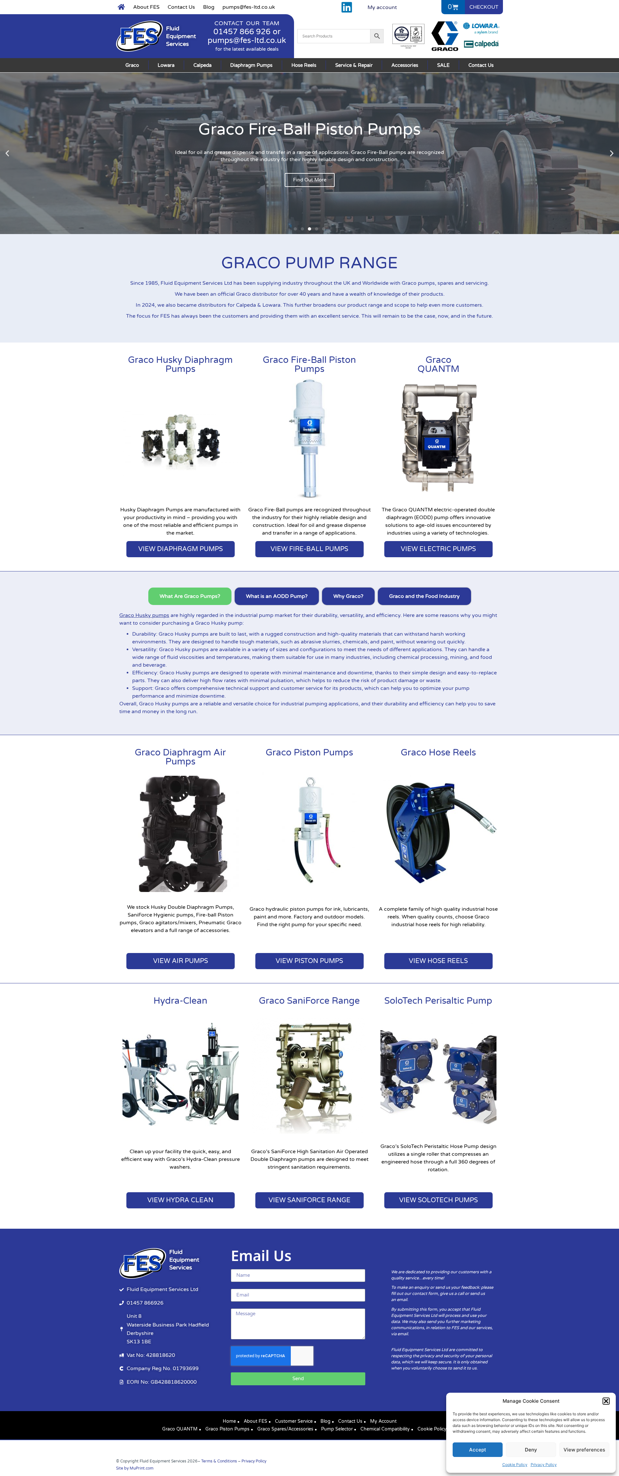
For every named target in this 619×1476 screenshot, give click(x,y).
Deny (531, 1450)
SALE (443, 65)
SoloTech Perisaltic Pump (438, 1000)
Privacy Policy (544, 1464)
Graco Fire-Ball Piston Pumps (309, 364)
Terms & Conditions (219, 1461)
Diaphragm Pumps (251, 65)
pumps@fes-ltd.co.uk (248, 7)
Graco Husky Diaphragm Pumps (180, 364)
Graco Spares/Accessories (285, 1429)
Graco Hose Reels (438, 752)
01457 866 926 (241, 31)
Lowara (166, 65)
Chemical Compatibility (385, 1429)
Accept (477, 1450)
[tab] (189, 596)
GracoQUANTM (438, 364)
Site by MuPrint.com (134, 1468)
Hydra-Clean (180, 1000)
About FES (146, 7)
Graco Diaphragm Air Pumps (180, 757)
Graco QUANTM (180, 1429)
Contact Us (181, 7)
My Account (383, 1421)
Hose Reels (303, 65)
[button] (606, 1401)
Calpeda (202, 65)
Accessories (404, 65)
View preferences (584, 1450)
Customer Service (294, 1421)
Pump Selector (337, 1429)
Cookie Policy (514, 1464)
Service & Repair (354, 65)
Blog (208, 7)
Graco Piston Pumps (309, 752)
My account (382, 7)
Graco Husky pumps (144, 615)
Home (229, 1421)
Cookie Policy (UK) (437, 1429)
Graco (132, 65)
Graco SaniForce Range (309, 1000)
